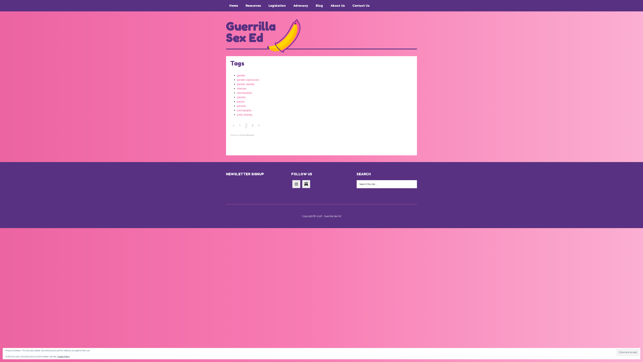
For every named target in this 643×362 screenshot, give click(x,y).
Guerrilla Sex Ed (251, 32)
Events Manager (247, 135)
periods (241, 106)
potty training (244, 114)
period (240, 101)
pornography (244, 110)
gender (241, 75)
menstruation (244, 93)
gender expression (248, 79)
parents (241, 97)
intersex (241, 88)
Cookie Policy (63, 356)
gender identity (246, 84)
